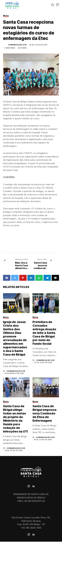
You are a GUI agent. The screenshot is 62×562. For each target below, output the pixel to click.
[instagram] (29, 486)
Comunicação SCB (17, 45)
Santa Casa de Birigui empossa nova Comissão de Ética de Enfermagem (44, 413)
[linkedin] (34, 486)
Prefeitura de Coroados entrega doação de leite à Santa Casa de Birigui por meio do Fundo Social (44, 332)
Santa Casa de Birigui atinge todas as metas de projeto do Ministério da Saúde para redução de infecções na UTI (15, 418)
